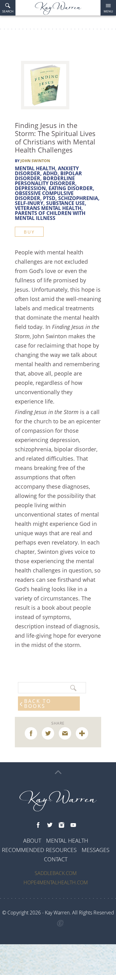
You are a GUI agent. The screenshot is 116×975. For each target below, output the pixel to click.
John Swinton (35, 160)
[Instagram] (61, 825)
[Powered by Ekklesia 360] (60, 923)
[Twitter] (49, 825)
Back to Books (37, 703)
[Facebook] (38, 825)
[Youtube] (73, 825)
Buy (29, 232)
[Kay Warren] (58, 8)
